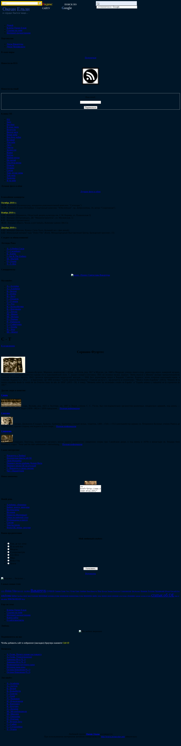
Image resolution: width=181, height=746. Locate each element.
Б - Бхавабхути (14, 691)
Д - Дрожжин (13, 698)
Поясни (10, 165)
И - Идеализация (15, 701)
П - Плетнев (13, 719)
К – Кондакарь (14, 309)
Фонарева (144, 591)
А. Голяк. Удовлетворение (19, 657)
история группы (53, 596)
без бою (20, 596)
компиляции (64, 596)
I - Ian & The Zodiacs (16, 256)
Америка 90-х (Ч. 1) (16, 659)
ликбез (94, 596)
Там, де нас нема (15, 173)
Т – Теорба (12, 327)
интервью (43, 596)
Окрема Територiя (113, 591)
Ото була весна (14, 162)
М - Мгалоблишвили (17, 711)
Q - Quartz (11, 261)
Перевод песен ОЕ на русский (21, 465)
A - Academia (13, 683)
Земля (13, 563)
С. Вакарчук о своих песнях (20, 468)
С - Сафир (12, 724)
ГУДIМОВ (50, 591)
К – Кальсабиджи (15, 306)
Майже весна (13, 157)
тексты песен (14, 598)
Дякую (10, 147)
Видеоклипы (13, 510)
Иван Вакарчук (92, 591)
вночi (25, 596)
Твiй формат (136, 591)
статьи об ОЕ (162, 595)
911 (8, 119)
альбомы (6, 595)
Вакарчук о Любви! (16, 455)
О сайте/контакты (15, 620)
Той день (11, 175)
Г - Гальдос (12, 693)
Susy (9, 122)
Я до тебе (11, 180)
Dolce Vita (15, 560)
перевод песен (107, 596)
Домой (10, 25)
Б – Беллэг (12, 291)
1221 (3, 591)
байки (14, 596)
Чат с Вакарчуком (15, 471)
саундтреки (123, 596)
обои (99, 596)
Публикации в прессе (17, 520)
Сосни (10, 170)
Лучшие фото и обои (90, 191)
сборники (131, 596)
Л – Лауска (12, 311)
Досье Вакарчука (15, 44)
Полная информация (70, 408)
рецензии (115, 596)
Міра (12, 558)
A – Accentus (13, 286)
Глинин (58, 591)
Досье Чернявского (16, 46)
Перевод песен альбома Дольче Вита (24, 463)
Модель (14, 549)
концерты (88, 596)
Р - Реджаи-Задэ (14, 721)
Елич (77, 591)
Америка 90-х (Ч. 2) (16, 662)
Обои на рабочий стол (17, 517)
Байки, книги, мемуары (18, 507)
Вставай (11, 140)
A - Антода (12, 686)
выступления (33, 596)
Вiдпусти (11, 129)
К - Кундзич (12, 706)
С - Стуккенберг (15, 726)
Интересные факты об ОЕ (19, 458)
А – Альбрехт (13, 288)
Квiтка (10, 155)
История (11, 512)
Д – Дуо (10, 304)
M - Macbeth (12, 259)
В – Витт (11, 296)
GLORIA (14, 555)
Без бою (10, 124)
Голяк (63, 591)
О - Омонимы (13, 716)
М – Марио (12, 314)
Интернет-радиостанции (19, 33)
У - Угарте (12, 729)
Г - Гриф (11, 696)
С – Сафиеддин (14, 324)
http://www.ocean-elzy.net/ (113, 736)
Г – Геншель (13, 299)
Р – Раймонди (13, 322)
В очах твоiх (13, 127)
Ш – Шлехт (12, 332)
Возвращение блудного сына (21, 664)
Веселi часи (12, 132)
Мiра (99, 591)
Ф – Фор (11, 329)
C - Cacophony (14, 251)
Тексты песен (13, 525)
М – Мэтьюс (13, 316)
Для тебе (11, 142)
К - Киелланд (13, 704)
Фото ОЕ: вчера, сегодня (19, 527)
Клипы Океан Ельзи (16, 28)
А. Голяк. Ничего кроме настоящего (24, 654)
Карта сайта (12, 617)
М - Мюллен (13, 714)
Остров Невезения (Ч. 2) (18, 672)
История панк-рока (16, 667)
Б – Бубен (11, 294)
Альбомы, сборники (16, 504)
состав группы (146, 596)
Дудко (72, 591)
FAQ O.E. (20, 591)
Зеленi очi (11, 150)
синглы (137, 596)
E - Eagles (11, 253)
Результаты (90, 573)
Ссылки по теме (14, 30)
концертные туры (76, 596)
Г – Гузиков (12, 301)
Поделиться (90, 57)
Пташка (10, 168)
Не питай (11, 160)
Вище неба (12, 134)
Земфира (83, 591)
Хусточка (151, 591)
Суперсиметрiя (125, 591)
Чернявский (159, 591)
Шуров (167, 591)
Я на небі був (16, 546)
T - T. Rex (11, 264)
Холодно (11, 178)
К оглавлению (8, 346)
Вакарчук (38, 590)
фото (23, 599)
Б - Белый (11, 688)
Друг (9, 145)
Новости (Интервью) (17, 515)
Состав (10, 522)
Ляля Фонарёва (14, 460)
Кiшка (10, 152)
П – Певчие (12, 319)
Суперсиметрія (17, 552)
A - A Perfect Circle (15, 248)
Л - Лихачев (12, 709)
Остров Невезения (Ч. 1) (18, 669)
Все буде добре (14, 137)
